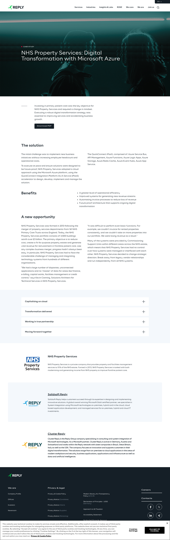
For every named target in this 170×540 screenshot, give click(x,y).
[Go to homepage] (16, 7)
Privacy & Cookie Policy (41, 536)
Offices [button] (11, 499)
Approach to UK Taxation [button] (93, 509)
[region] (85, 530)
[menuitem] (78, 7)
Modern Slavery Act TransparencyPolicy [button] (96, 495)
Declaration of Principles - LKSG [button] (95, 503)
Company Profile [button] (14, 494)
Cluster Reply (56, 434)
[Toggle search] (158, 7)
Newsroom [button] (12, 510)
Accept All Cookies (154, 530)
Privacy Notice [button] (58, 499)
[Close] (167, 523)
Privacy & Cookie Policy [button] (57, 494)
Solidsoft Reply (58, 394)
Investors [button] (11, 505)
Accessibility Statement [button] (92, 515)
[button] (44, 126)
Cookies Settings (133, 530)
